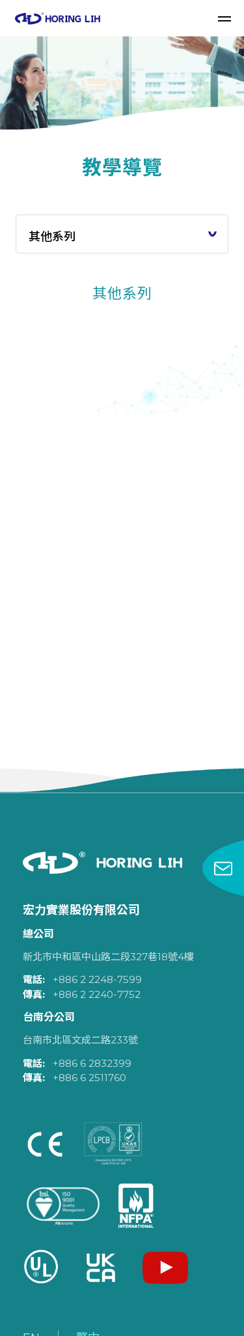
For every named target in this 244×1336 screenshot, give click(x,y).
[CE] (45, 1144)
